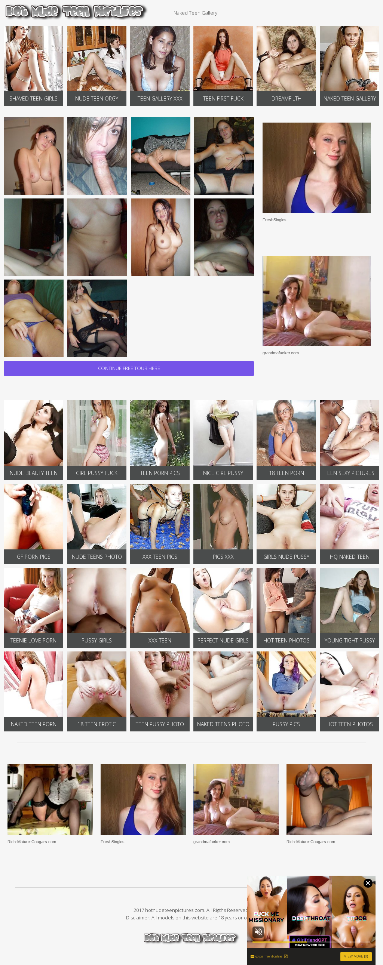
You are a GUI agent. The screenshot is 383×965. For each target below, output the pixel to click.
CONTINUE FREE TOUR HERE (129, 368)
